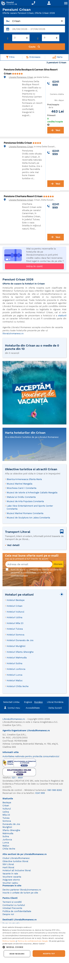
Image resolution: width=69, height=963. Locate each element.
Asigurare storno (11, 879)
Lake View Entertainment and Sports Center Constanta (30, 507)
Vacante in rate (10, 873)
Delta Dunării (55, 708)
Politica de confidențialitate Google (33, 941)
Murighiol (7, 827)
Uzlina (6, 812)
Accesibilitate (33, 708)
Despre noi (8, 914)
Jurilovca (7, 839)
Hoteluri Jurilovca (16, 669)
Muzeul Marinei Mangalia (19, 483)
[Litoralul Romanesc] (8, 3)
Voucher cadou (10, 883)
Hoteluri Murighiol (16, 646)
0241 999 (40, 793)
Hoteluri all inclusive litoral (17, 870)
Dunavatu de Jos (11, 824)
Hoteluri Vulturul (15, 612)
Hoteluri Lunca (14, 675)
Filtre (11, 57)
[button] (34, 947)
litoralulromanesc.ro (13, 333)
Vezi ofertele (55, 131)
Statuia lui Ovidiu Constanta (21, 497)
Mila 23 (6, 815)
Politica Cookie (9, 941)
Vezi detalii (13, 545)
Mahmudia (8, 833)
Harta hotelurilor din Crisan (25, 432)
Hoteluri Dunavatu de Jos (20, 640)
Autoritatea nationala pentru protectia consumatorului (31, 756)
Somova (7, 821)
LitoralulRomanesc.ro (14, 719)
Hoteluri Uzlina (14, 617)
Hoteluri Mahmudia (17, 657)
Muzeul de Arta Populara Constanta (25, 501)
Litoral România (55, 702)
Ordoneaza (34, 57)
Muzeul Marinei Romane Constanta (25, 513)
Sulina (6, 836)
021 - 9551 (17, 777)
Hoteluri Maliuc (15, 680)
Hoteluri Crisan (14, 606)
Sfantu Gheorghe (11, 830)
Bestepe (7, 802)
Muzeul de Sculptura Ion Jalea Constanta (28, 517)
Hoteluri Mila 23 (15, 623)
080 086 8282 (54, 790)
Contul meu (14, 708)
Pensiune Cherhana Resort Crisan (23, 196)
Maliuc (6, 845)
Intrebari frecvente (12, 908)
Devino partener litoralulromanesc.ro (22, 889)
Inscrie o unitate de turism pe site (20, 892)
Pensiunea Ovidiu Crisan (18, 142)
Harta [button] (59, 57)
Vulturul (7, 808)
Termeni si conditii (12, 902)
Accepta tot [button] (49, 953)
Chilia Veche (9, 848)
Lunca (6, 842)
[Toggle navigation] (66, 3)
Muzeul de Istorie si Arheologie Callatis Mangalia (32, 492)
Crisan (6, 805)
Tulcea (6, 818)
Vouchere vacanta (12, 876)
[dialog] (34, 942)
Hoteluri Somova (15, 634)
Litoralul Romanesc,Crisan (21, 77)
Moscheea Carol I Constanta (21, 488)
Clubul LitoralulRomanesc (16, 858)
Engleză (28, 702)
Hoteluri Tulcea (15, 629)
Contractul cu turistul (14, 905)
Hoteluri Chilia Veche (18, 686)
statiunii (62, 315)
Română (38, 702)
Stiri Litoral (8, 864)
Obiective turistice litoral (15, 861)
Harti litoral (8, 867)
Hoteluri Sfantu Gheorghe (20, 652)
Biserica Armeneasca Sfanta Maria (24, 479)
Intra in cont (34, 266)
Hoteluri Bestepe (16, 600)
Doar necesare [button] (17, 954)
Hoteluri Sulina (14, 663)
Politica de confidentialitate (17, 911)
